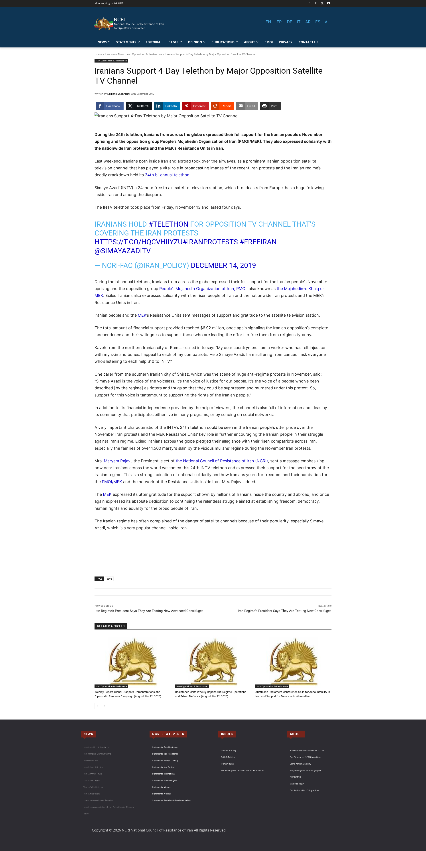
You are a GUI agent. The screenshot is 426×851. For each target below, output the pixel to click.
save (109, 578)
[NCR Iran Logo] (130, 24)
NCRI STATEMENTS (168, 734)
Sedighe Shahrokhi (118, 93)
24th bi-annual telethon (167, 175)
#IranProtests (210, 242)
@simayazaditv (123, 251)
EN (268, 22)
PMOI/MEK (112, 481)
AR (308, 22)
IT (299, 22)
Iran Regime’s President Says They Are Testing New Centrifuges (284, 611)
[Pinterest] (315, 3)
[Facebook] (309, 3)
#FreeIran (258, 242)
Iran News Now (114, 54)
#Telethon (168, 224)
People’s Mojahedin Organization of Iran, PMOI (203, 288)
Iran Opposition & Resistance (144, 54)
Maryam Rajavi (117, 461)
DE (289, 22)
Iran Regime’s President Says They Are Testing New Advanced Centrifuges (149, 611)
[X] (322, 3)
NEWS (88, 734)
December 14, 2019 (223, 265)
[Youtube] (328, 3)
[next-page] (104, 706)
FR (279, 22)
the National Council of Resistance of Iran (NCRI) (222, 461)
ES (317, 22)
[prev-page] (97, 706)
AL (327, 22)
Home (98, 54)
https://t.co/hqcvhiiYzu (139, 242)
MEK (142, 315)
